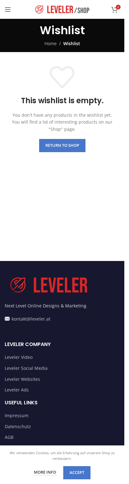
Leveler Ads (17, 390)
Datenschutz (18, 426)
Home (50, 43)
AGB (9, 437)
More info (45, 472)
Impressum (16, 415)
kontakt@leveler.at (30, 319)
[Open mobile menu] (8, 9)
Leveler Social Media (26, 368)
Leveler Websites (22, 379)
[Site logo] (62, 9)
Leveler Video (19, 357)
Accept (77, 472)
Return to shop (62, 145)
